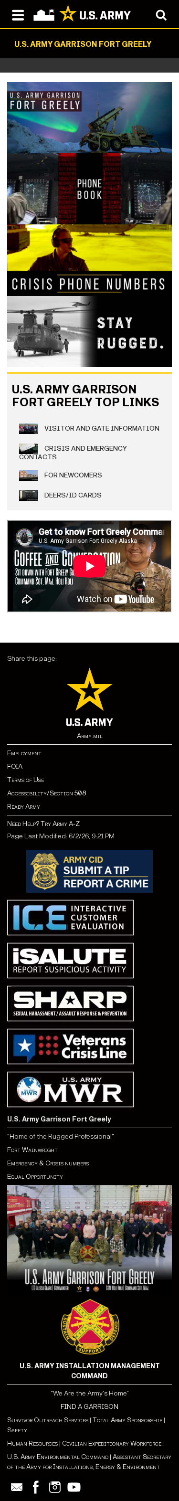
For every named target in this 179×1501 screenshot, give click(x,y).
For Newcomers (72, 475)
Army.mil (90, 736)
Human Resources (32, 1443)
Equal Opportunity (35, 1177)
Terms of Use (25, 780)
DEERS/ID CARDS (72, 495)
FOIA (14, 766)
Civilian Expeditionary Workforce (111, 1443)
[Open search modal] (161, 14)
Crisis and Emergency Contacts (73, 452)
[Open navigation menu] (18, 14)
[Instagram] (54, 1487)
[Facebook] (35, 1487)
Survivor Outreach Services (47, 1420)
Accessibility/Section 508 (46, 793)
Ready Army (23, 807)
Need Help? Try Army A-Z (43, 824)
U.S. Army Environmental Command (57, 1457)
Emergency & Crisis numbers (48, 1163)
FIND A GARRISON (89, 1407)
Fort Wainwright (32, 1150)
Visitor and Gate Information (101, 428)
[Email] (16, 1487)
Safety (17, 1430)
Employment (24, 753)
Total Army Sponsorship (127, 1420)
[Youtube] (74, 1487)
